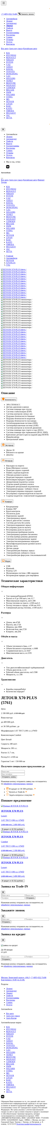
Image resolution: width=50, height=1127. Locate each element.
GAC (8, 76)
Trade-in (9, 28)
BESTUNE (11, 83)
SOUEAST (11, 85)
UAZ (8, 64)
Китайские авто (30, 48)
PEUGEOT (11, 113)
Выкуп (9, 30)
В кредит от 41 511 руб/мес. (13, 829)
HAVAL (9, 69)
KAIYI (9, 108)
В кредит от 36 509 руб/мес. (13, 855)
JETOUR (10, 101)
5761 (8, 265)
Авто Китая (11, 1018)
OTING (9, 97)
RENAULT (11, 57)
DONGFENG (12, 74)
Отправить (30, 898)
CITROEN (10, 88)
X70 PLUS (10, 263)
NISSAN (10, 60)
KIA (8, 53)
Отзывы (9, 39)
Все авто (5, 48)
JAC (8, 115)
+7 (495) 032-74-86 (9, 14)
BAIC (8, 106)
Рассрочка (10, 35)
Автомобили (11, 19)
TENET (9, 81)
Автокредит (11, 23)
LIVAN (9, 104)
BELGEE (10, 90)
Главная (9, 256)
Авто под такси (16, 48)
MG (7, 99)
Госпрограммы (12, 33)
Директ (9, 993)
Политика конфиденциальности (28, 1124)
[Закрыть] (3, 129)
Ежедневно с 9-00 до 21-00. (13, 980)
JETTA (9, 118)
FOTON (9, 62)
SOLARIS (10, 94)
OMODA (10, 111)
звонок (27, 14)
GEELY (9, 67)
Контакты (10, 44)
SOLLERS (10, 78)
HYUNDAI (11, 55)
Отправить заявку (9, 777)
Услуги (9, 42)
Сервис (9, 37)
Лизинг (9, 21)
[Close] (2, 178)
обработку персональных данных (18, 784)
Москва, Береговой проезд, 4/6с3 (15, 977)
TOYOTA (10, 71)
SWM (8, 92)
